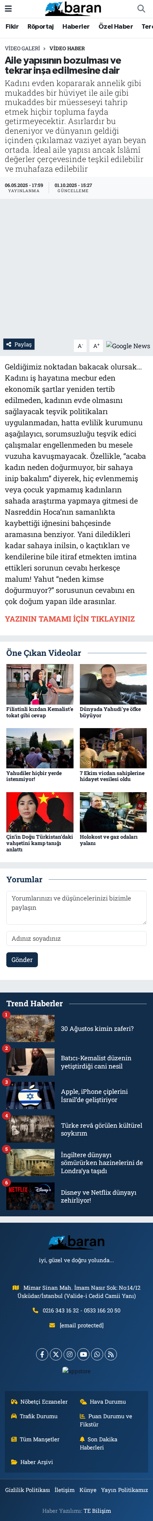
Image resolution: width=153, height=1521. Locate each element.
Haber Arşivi (36, 1462)
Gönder (22, 959)
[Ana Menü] (8, 8)
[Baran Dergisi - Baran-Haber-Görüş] (73, 8)
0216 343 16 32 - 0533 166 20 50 (81, 1310)
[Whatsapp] (97, 1354)
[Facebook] (42, 1354)
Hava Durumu (108, 1401)
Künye (88, 1489)
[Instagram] (70, 1354)
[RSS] (111, 1354)
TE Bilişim (97, 1510)
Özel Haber (115, 26)
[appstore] (76, 1372)
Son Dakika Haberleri (99, 1443)
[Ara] (141, 9)
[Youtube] (83, 1354)
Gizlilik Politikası (27, 1489)
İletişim (65, 1489)
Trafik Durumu (39, 1416)
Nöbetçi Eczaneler (44, 1401)
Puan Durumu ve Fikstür (106, 1420)
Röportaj (40, 26)
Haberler (75, 26)
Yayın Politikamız (124, 1489)
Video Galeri (22, 48)
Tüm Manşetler (39, 1439)
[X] (56, 1354)
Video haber (67, 48)
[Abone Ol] (128, 345)
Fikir (12, 26)
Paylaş (23, 344)
